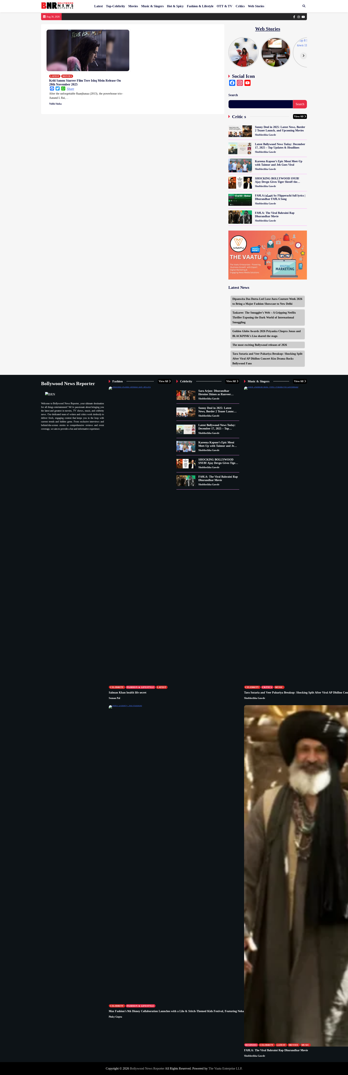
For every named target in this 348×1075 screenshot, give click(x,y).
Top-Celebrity (115, 6)
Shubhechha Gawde (265, 134)
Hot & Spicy (175, 6)
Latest (98, 6)
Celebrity (117, 687)
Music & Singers (152, 6)
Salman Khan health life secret (127, 692)
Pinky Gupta (115, 1016)
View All (298, 116)
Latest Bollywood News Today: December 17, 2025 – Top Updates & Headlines (280, 145)
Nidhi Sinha (55, 103)
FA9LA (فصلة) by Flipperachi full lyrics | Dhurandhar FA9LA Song (280, 197)
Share (70, 88)
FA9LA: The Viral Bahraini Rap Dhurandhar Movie (274, 214)
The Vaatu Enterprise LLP (224, 1068)
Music (279, 687)
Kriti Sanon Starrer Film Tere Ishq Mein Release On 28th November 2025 (85, 82)
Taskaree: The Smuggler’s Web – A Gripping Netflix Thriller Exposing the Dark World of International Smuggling (264, 317)
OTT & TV (224, 6)
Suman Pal (114, 698)
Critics (240, 6)
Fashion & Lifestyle (200, 6)
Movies (133, 6)
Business (251, 1045)
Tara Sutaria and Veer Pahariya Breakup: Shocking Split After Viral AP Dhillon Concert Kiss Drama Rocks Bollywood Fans (267, 358)
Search (233, 95)
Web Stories (256, 6)
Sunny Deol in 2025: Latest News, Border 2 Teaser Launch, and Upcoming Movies (280, 128)
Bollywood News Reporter (147, 1068)
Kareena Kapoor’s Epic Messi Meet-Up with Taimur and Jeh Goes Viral (278, 163)
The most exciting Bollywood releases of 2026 (259, 344)
